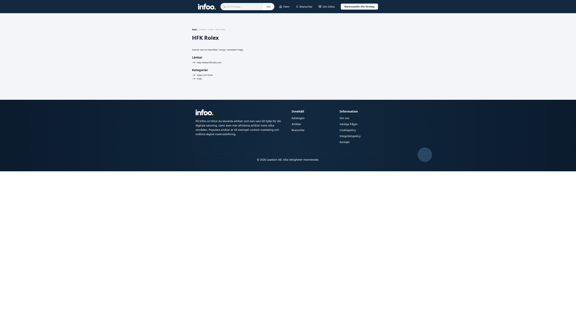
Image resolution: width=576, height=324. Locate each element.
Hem (286, 6)
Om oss (344, 118)
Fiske (210, 29)
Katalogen (298, 118)
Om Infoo (329, 6)
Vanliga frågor (349, 124)
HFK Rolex (220, 29)
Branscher (306, 6)
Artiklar (202, 29)
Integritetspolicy (350, 136)
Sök (269, 6)
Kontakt (345, 142)
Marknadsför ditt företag (359, 6)
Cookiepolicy (348, 130)
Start (194, 29)
